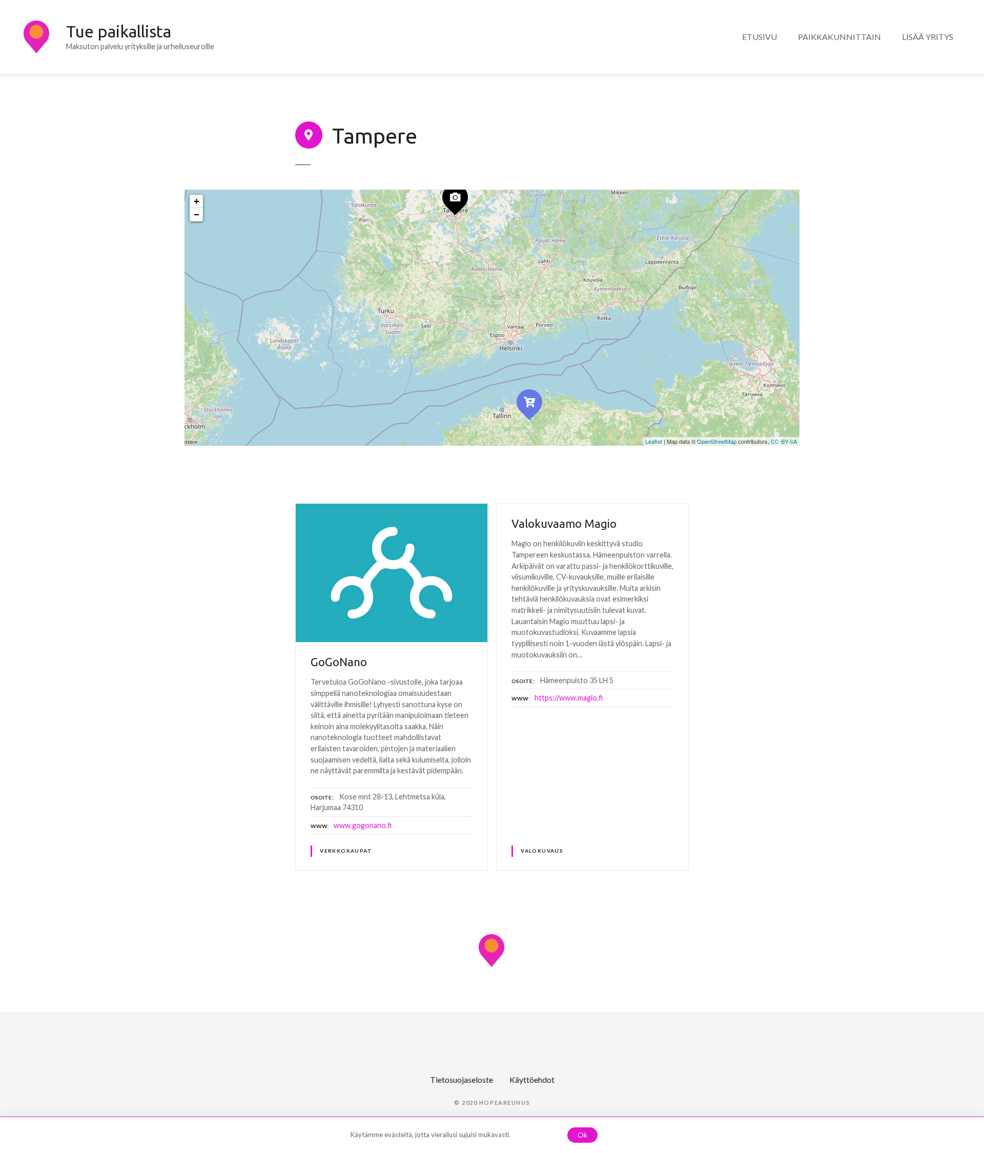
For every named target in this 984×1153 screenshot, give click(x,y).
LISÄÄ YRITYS (927, 37)
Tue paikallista (118, 31)
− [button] (196, 214)
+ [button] (196, 201)
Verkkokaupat (346, 851)
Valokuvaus (542, 851)
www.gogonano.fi (363, 825)
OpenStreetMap (716, 441)
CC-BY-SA (784, 441)
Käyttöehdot (532, 1079)
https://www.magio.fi (569, 697)
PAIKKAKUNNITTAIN (839, 37)
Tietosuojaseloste (461, 1079)
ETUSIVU (759, 37)
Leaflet (653, 441)
